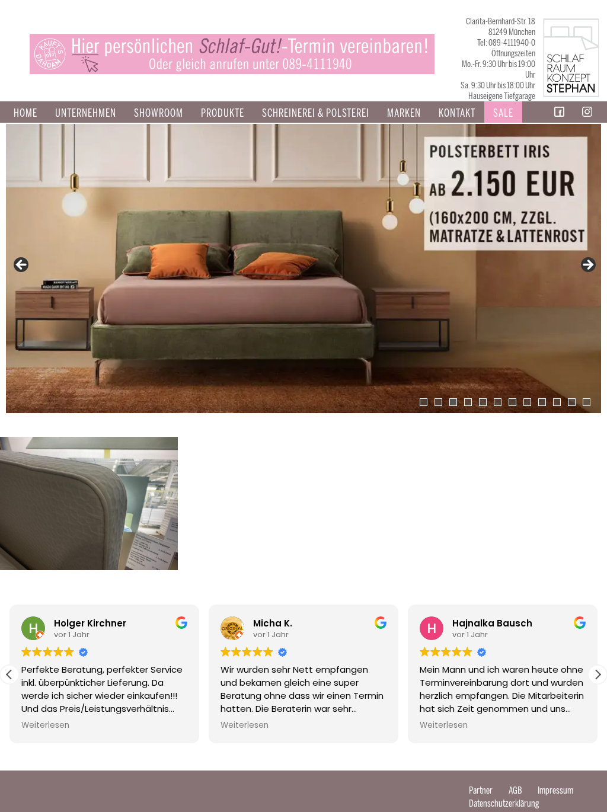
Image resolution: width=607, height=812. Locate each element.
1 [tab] (423, 402)
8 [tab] (527, 402)
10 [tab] (557, 402)
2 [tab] (438, 402)
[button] (597, 674)
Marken (404, 113)
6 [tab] (497, 402)
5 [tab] (483, 402)
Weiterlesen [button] (45, 725)
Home (25, 113)
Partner (481, 790)
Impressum (555, 790)
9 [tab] (542, 402)
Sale (503, 113)
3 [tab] (453, 402)
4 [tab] (468, 402)
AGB (515, 790)
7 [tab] (512, 402)
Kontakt (457, 113)
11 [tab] (572, 402)
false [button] (22, 265)
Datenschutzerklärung (504, 803)
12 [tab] (586, 402)
